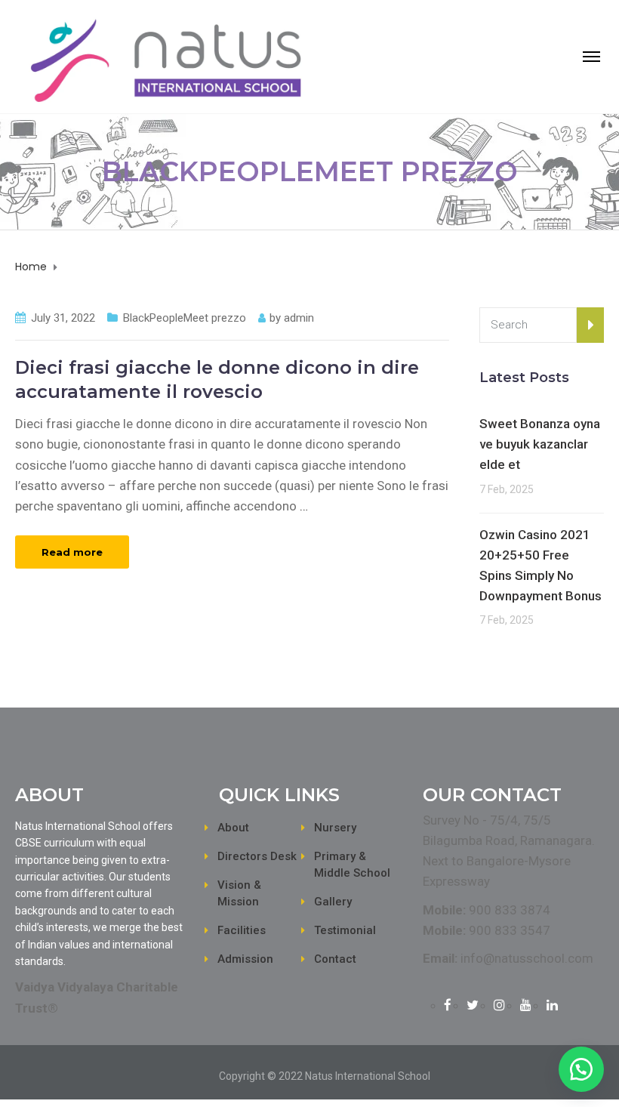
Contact (335, 959)
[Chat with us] (581, 1069)
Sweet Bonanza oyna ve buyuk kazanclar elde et (539, 444)
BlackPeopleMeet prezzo (184, 318)
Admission (245, 959)
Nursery (335, 827)
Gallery (333, 901)
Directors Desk (257, 856)
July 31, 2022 (63, 318)
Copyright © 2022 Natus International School (324, 1076)
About (233, 827)
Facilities (241, 930)
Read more (72, 552)
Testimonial (345, 930)
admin (299, 318)
